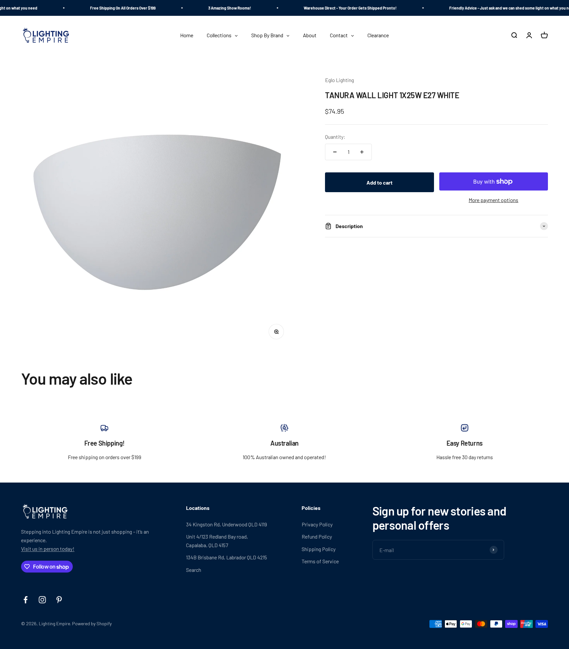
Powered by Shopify (92, 623)
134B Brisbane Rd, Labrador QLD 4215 (226, 557)
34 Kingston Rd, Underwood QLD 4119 (226, 524)
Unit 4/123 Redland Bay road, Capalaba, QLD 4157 (217, 540)
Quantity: (335, 137)
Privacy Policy (317, 524)
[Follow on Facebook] (25, 599)
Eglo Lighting (339, 80)
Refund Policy (317, 536)
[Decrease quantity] (334, 152)
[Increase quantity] (361, 152)
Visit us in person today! (47, 549)
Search (193, 570)
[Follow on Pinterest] (59, 599)
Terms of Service (320, 561)
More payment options (493, 200)
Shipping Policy (319, 549)
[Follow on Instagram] (42, 599)
